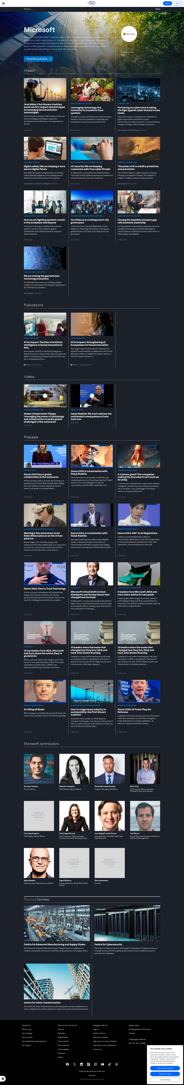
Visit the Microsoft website (37, 59)
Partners (27, 9)
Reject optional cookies (165, 1068)
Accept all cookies (165, 1074)
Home (158, 9)
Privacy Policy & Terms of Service (92, 1071)
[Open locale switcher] (3, 1078)
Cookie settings (165, 1080)
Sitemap (92, 1075)
